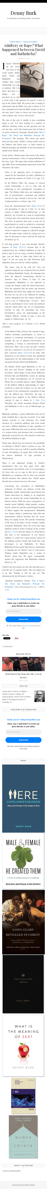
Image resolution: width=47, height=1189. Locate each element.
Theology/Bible (30, 42)
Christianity (16, 42)
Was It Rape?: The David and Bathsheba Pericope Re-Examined (23, 135)
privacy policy (29, 625)
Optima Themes (29, 1185)
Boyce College (15, 694)
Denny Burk (23, 12)
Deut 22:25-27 (24, 352)
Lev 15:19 (13, 531)
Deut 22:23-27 (38, 205)
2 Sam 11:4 (38, 400)
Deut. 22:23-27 (19, 247)
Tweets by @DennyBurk (11, 1171)
